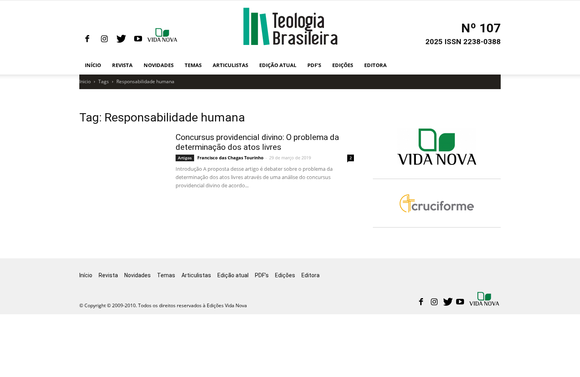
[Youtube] (138, 39)
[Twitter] (121, 39)
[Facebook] (87, 39)
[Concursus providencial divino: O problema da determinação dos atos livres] (165, 192)
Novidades (159, 65)
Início (93, 65)
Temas (193, 65)
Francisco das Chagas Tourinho (230, 158)
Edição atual (277, 65)
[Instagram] (104, 39)
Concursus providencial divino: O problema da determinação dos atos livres (257, 142)
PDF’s (314, 65)
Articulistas (230, 65)
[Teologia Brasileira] (290, 26)
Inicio (85, 81)
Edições (342, 65)
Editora (375, 65)
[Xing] (163, 39)
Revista (122, 65)
